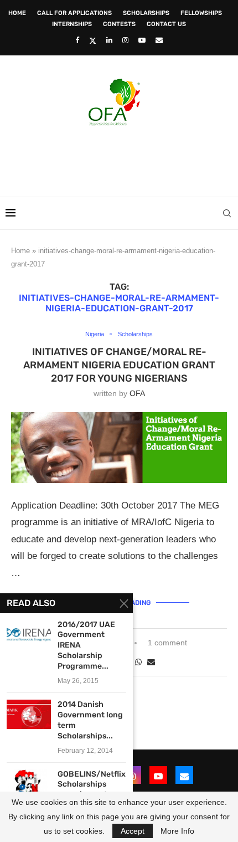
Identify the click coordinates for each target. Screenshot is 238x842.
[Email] (159, 40)
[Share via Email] (151, 662)
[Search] (226, 213)
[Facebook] (77, 40)
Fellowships (201, 13)
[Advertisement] (122, 158)
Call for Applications (74, 13)
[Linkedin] (109, 40)
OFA (137, 393)
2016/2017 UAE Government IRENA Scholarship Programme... (86, 645)
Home (17, 13)
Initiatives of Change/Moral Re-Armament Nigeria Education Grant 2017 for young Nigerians (119, 365)
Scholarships (146, 13)
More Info (177, 831)
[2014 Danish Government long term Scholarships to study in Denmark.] (29, 714)
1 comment (167, 642)
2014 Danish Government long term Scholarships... (90, 720)
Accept (132, 830)
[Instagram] (125, 40)
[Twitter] (92, 40)
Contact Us (166, 24)
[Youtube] (142, 40)
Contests (119, 24)
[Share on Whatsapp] (138, 662)
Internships (72, 24)
